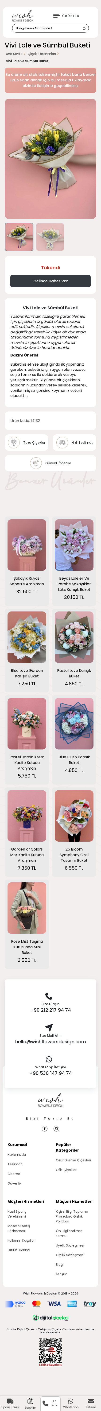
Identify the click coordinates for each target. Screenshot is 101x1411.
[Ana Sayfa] (50, 1104)
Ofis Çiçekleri (66, 1169)
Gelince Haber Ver (50, 281)
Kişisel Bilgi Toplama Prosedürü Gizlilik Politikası (72, 1216)
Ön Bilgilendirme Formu (69, 1233)
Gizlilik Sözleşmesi (70, 1255)
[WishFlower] (22, 16)
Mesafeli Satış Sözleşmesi (19, 1228)
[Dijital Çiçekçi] (50, 1318)
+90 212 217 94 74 (50, 1010)
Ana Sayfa (14, 53)
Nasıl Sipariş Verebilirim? (17, 1214)
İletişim (61, 1274)
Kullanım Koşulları (21, 1240)
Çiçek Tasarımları (42, 53)
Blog (59, 1264)
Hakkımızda (17, 1154)
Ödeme (14, 1173)
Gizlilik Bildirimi (19, 1250)
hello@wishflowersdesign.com (50, 1041)
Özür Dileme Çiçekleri (73, 1160)
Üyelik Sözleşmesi (70, 1245)
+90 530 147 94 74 (50, 1073)
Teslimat (15, 1164)
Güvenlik (14, 1183)
